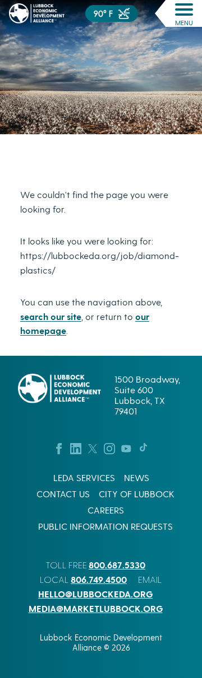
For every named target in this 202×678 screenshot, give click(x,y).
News (136, 477)
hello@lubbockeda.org (95, 593)
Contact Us (63, 493)
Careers (106, 510)
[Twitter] (92, 447)
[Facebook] (59, 447)
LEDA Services (84, 477)
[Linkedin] (75, 447)
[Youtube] (126, 447)
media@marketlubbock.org (96, 608)
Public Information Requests (105, 526)
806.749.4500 (99, 579)
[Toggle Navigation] (184, 9)
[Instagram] (109, 447)
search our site (50, 316)
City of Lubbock (137, 493)
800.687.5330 (117, 564)
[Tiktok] (143, 447)
